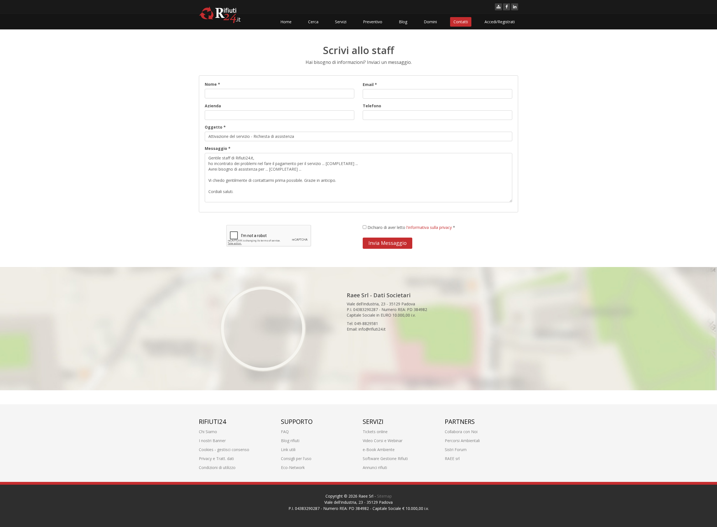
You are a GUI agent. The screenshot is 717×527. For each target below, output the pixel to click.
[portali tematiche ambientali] (498, 6)
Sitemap (384, 496)
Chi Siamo (208, 431)
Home (286, 21)
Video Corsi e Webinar (382, 440)
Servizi (340, 21)
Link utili (288, 449)
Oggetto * (215, 127)
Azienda (213, 105)
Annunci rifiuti (375, 467)
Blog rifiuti (290, 440)
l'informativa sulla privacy (429, 227)
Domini (430, 21)
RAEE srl (452, 458)
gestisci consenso (233, 449)
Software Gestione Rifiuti (385, 458)
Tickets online (375, 431)
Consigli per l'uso (296, 458)
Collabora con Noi (461, 431)
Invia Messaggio (387, 243)
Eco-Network (293, 467)
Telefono (372, 105)
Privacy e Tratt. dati (216, 458)
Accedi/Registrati (500, 21)
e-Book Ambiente (379, 449)
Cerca (313, 21)
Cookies (206, 449)
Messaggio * (218, 148)
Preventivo (372, 21)
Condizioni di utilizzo (217, 467)
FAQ (285, 431)
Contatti (460, 21)
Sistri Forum (456, 449)
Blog (403, 21)
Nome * (212, 84)
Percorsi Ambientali (462, 440)
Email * (370, 84)
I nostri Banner (212, 440)
